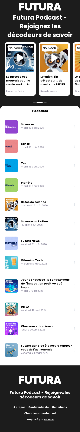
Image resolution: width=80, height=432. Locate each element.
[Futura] (40, 6)
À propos (19, 407)
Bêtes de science (48, 91)
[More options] (75, 127)
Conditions (59, 407)
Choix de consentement (40, 413)
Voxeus (49, 419)
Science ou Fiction (15, 91)
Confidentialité (38, 407)
